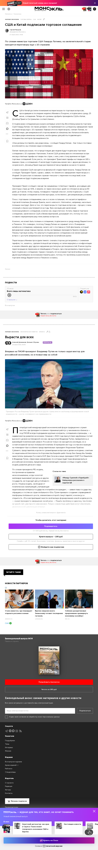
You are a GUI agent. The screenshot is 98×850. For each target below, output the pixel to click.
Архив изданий (11, 765)
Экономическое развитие (29, 332)
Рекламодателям (11, 807)
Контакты (8, 793)
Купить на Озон (50, 840)
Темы (7, 744)
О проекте (9, 783)
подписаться (56, 314)
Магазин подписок (19, 801)
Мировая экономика (12, 19)
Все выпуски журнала (13, 762)
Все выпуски (10, 305)
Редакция (8, 786)
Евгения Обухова (33, 342)
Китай (39, 19)
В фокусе (42, 332)
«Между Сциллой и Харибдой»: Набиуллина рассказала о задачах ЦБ (75, 480)
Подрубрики (10, 741)
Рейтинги (8, 769)
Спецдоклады (10, 772)
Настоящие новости (72, 824)
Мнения (8, 751)
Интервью (9, 747)
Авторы (8, 790)
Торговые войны (26, 19)
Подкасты (11, 282)
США (34, 19)
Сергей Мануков (15, 30)
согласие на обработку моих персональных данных (39, 717)
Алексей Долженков (19, 342)
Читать (43, 314)
